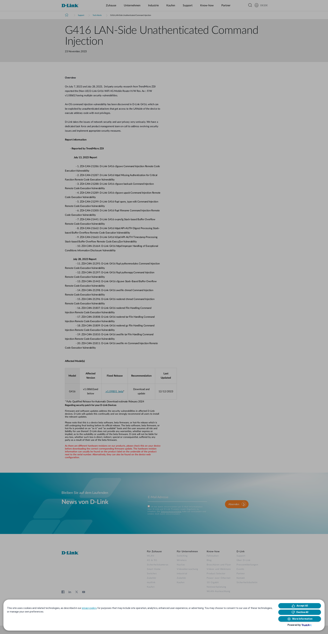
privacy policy (89, 608)
